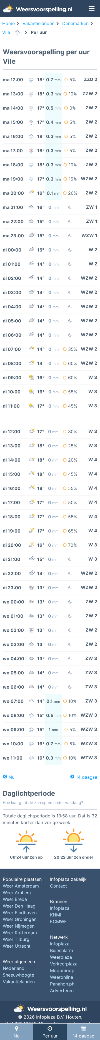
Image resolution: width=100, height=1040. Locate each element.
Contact (58, 886)
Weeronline (61, 977)
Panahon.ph (62, 984)
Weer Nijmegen (18, 926)
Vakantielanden (19, 981)
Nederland (13, 968)
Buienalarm (61, 950)
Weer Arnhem (17, 892)
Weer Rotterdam (20, 932)
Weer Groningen (19, 919)
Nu (11, 777)
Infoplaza (59, 908)
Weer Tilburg (16, 939)
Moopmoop (62, 970)
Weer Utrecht (17, 946)
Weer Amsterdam (21, 886)
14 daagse (86, 777)
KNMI (55, 915)
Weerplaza (61, 957)
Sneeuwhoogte (18, 975)
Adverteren (62, 990)
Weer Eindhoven (20, 912)
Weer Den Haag (19, 906)
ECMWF (58, 921)
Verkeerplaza (64, 964)
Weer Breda (15, 899)
